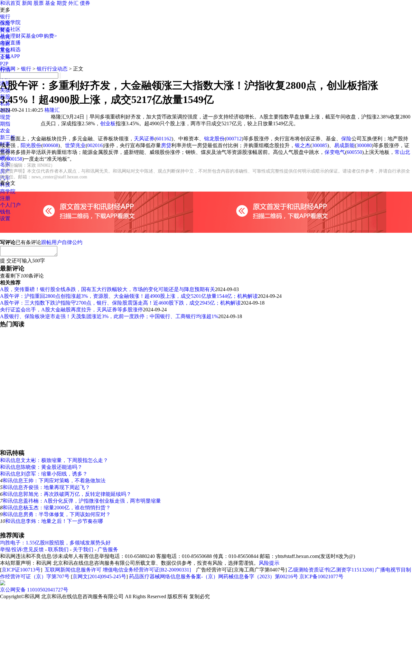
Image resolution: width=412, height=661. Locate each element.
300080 (364, 145)
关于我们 (83, 549)
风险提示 (269, 563)
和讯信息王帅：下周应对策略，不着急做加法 (54, 480)
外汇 (73, 3)
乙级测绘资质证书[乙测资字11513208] (331, 569)
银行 (5, 16)
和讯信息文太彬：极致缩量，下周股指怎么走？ (54, 460)
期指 (5, 124)
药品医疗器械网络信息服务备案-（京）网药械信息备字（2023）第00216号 (213, 576)
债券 (85, 3)
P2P (4, 63)
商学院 (7, 191)
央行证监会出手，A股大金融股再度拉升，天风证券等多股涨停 (71, 309)
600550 (354, 152)
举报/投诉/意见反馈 (22, 549)
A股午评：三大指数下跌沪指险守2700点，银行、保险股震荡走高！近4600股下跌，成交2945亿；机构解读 (120, 303)
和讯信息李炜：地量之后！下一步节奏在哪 (54, 521)
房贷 (166, 145)
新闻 (27, 3)
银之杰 (302, 145)
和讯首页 (10, 3)
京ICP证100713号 (21, 569)
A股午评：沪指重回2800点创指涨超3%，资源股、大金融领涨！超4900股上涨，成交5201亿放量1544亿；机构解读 (129, 296)
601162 (164, 138)
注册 (5, 198)
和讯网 (7, 68)
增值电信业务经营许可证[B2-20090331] (147, 569)
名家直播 (10, 42)
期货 (62, 3)
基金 (50, 3)
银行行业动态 (52, 68)
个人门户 (10, 205)
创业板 (108, 123)
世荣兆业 (75, 145)
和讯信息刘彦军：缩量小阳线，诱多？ (44, 474)
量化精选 (10, 49)
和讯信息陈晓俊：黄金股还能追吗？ (41, 467)
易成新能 (344, 145)
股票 (38, 3)
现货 (5, 117)
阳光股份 (31, 145)
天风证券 (144, 138)
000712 (234, 138)
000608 (50, 145)
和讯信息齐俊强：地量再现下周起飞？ (46, 487)
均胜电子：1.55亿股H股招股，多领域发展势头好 (55, 542)
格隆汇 (52, 110)
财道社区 (10, 29)
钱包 (5, 211)
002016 (95, 145)
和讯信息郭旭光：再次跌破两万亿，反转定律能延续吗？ (67, 494)
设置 (5, 218)
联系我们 (58, 549)
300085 (319, 145)
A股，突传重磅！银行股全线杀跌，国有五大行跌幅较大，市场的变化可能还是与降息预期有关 (107, 289)
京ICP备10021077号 (321, 576)
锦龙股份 (214, 138)
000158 (14, 159)
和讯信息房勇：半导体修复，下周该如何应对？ (57, 514)
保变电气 (334, 152)
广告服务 (108, 549)
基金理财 (10, 36)
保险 (346, 138)
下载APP (10, 56)
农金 (5, 130)
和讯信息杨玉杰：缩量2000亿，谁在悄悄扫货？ (57, 507)
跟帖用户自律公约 (61, 242)
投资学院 (10, 22)
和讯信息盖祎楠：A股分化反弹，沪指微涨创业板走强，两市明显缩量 (82, 501)
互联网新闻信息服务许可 (73, 569)
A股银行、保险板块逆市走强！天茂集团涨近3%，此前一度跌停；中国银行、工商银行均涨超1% (109, 316)
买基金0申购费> (39, 36)
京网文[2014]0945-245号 (99, 576)
